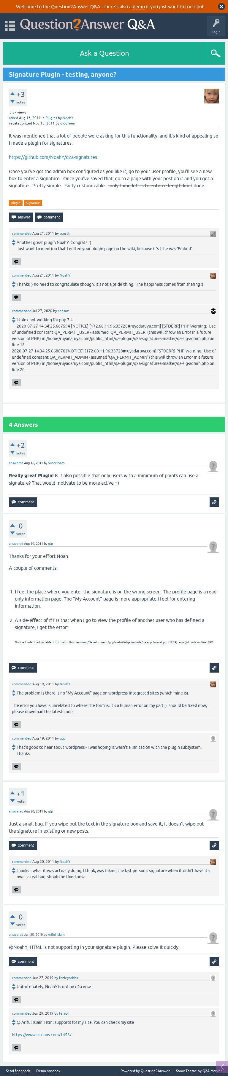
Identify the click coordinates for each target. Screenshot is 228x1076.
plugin (15, 203)
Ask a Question (104, 53)
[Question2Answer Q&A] (87, 23)
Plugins (51, 118)
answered (16, 463)
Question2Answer (155, 1071)
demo (139, 6)
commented (21, 234)
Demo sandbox (48, 1071)
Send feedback (18, 1071)
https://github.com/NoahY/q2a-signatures (53, 157)
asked (13, 118)
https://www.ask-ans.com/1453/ (41, 1034)
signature (33, 203)
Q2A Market (212, 1071)
